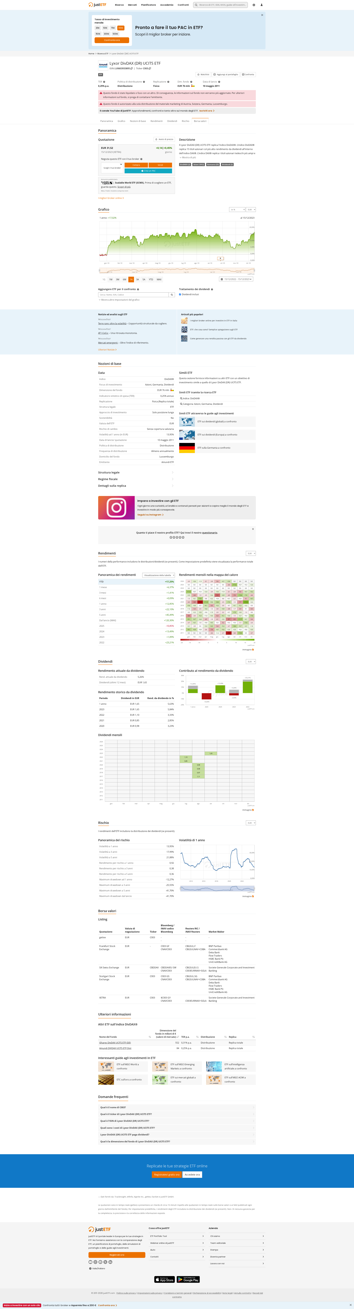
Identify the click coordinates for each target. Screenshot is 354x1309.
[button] (203, 74)
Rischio (185, 121)
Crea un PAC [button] (150, 170)
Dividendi (172, 121)
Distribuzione (208, 1036)
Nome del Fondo (108, 1036)
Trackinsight (120, 1196)
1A (131, 279)
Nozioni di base (138, 121)
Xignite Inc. (139, 1196)
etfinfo (130, 1196)
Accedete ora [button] (192, 1174)
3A (137, 279)
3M (117, 279)
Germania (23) (213, 164)
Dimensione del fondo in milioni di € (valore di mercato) (165, 1033)
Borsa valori (200, 121)
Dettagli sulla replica (112, 486)
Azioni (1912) (198, 164)
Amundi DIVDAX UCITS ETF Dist (115, 1048)
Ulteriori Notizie (106, 349)
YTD (151, 279)
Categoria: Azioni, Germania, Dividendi (202, 403)
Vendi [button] (160, 165)
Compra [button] (136, 165)
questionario (209, 532)
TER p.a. (185, 1036)
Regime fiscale (108, 479)
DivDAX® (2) (185, 164)
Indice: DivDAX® (191, 398)
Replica (232, 1036)
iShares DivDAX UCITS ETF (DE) (115, 1042)
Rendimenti (157, 121)
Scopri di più (124, 186)
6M (124, 279)
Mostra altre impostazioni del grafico (120, 299)
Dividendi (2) (227, 164)
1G (103, 279)
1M (110, 279)
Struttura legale (109, 472)
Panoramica (106, 121)
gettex (148, 1196)
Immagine (247, 649)
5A (144, 279)
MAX (159, 279)
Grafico (121, 121)
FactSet (155, 1196)
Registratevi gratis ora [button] (166, 1174)
